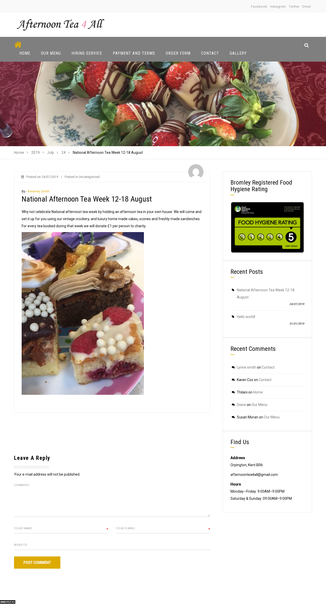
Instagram (278, 6)
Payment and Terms (134, 53)
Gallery (238, 53)
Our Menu (51, 53)
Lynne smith (246, 367)
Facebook (259, 6)
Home (24, 53)
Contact (210, 53)
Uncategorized (89, 177)
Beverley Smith (39, 191)
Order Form (178, 53)
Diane (241, 405)
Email (306, 6)
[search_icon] (306, 45)
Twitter (294, 6)
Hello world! (246, 317)
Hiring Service (87, 53)
